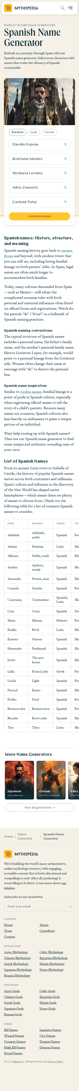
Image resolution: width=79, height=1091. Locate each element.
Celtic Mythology (51, 952)
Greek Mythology (16, 964)
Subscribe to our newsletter (23, 897)
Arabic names (30, 391)
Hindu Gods (48, 1003)
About (44, 925)
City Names (47, 1036)
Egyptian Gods (50, 997)
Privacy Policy (55, 1062)
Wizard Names (14, 1036)
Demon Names (50, 1047)
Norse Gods (48, 1008)
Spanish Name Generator (53, 836)
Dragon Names (50, 1041)
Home (8, 836)
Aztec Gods (12, 991)
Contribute (47, 931)
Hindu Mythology (52, 964)
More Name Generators (28, 755)
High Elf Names (15, 1047)
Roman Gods (13, 1014)
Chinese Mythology (17, 958)
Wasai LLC (18, 1062)
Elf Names (11, 1030)
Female (49, 132)
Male (33, 132)
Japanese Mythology (18, 969)
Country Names (15, 1041)
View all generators (37, 807)
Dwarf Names (13, 1053)
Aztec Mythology (16, 952)
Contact (9, 936)
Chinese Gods (13, 997)
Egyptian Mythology (54, 958)
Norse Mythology (52, 969)
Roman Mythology (17, 975)
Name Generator (25, 836)
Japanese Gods (14, 1008)
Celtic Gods (47, 991)
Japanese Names (50, 1030)
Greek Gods (12, 1003)
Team (8, 931)
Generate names (39, 216)
